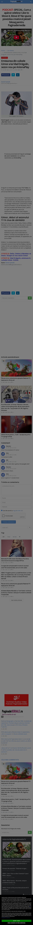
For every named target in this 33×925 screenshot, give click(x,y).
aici (29, 906)
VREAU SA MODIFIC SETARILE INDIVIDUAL (16, 922)
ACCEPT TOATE (16, 920)
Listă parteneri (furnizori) (6, 917)
